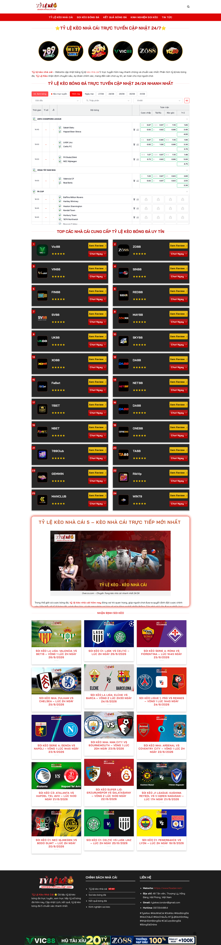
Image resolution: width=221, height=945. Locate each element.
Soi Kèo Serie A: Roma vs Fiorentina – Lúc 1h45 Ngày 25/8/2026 (161, 654)
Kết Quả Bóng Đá (115, 17)
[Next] (178, 54)
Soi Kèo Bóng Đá (88, 17)
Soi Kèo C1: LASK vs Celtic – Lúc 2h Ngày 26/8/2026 (109, 652)
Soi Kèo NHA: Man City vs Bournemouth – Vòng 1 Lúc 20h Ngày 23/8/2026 (109, 745)
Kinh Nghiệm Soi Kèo (144, 17)
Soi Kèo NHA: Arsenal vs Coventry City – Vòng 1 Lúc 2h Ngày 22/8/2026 (161, 748)
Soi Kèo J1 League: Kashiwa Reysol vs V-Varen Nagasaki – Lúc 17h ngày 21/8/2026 (161, 796)
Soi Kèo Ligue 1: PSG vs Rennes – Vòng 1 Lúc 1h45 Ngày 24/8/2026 (161, 701)
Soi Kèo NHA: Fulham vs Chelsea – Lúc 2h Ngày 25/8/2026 (56, 701)
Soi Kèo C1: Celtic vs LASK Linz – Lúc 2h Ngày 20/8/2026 (109, 841)
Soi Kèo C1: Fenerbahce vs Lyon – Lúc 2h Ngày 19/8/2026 (161, 841)
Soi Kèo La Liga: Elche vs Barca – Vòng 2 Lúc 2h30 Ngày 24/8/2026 (109, 698)
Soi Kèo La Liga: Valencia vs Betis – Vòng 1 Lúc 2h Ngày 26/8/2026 (56, 654)
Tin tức (167, 17)
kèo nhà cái (93, 71)
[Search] (188, 7)
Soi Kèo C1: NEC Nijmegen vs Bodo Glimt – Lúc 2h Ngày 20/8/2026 (56, 843)
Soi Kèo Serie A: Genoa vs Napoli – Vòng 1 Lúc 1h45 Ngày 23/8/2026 (56, 748)
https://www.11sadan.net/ (168, 888)
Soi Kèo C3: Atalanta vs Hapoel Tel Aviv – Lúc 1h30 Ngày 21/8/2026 (56, 796)
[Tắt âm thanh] (186, 100)
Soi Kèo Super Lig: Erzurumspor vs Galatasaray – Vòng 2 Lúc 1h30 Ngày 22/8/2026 (109, 794)
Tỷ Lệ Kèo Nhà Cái (61, 17)
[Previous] (43, 54)
